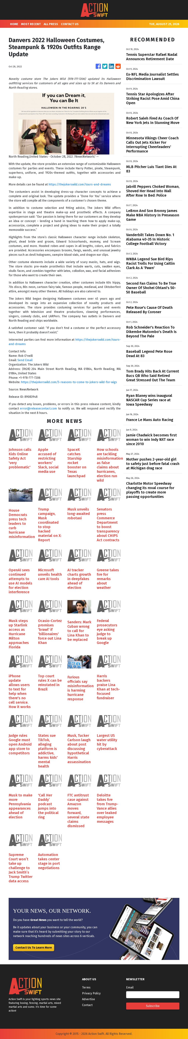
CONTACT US (70, 24)
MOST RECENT (31, 24)
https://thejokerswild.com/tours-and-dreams (79, 184)
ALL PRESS (51, 24)
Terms (86, 987)
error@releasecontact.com (38, 408)
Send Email (24, 360)
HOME (14, 24)
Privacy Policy (91, 993)
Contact (87, 1005)
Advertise (88, 999)
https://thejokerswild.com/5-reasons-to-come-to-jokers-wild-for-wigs (69, 382)
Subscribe (153, 1006)
